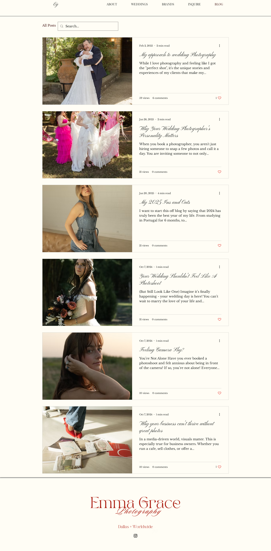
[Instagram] (135, 535)
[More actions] (220, 45)
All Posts (49, 25)
